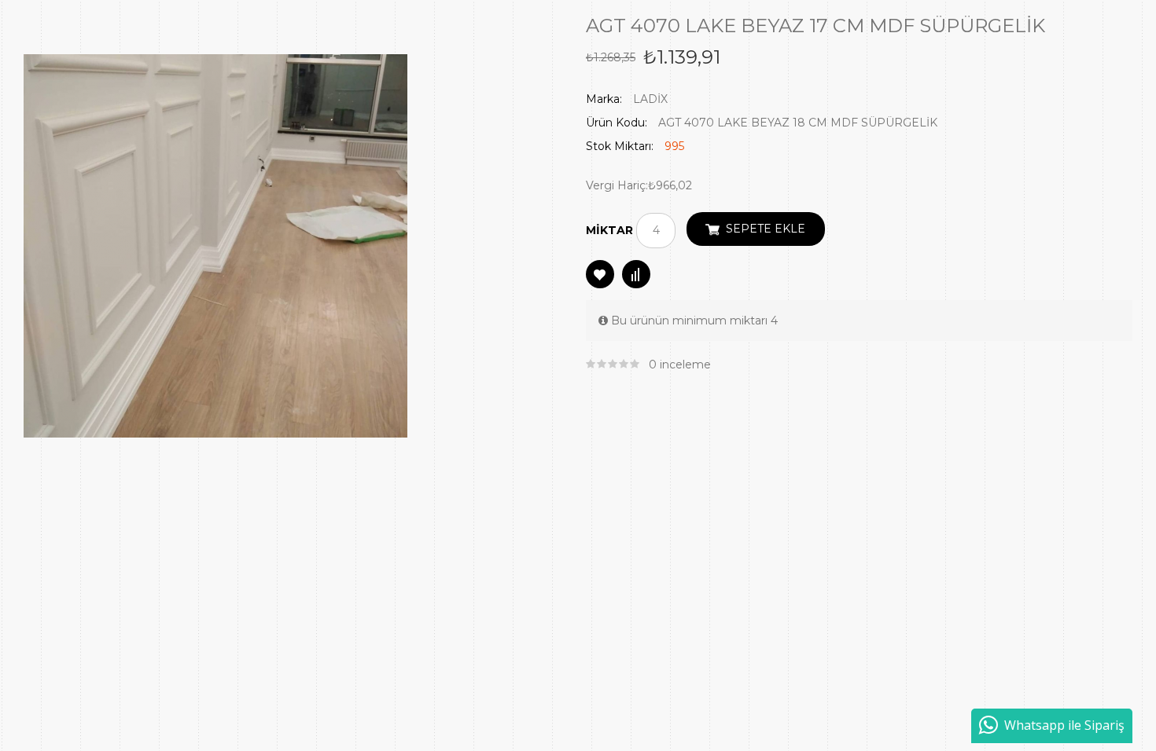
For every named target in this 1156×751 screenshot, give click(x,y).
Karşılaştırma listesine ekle (636, 274)
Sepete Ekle (765, 229)
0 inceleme (680, 364)
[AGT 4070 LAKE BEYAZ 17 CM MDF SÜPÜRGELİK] (215, 245)
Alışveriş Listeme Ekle (600, 274)
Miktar (609, 230)
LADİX (650, 99)
